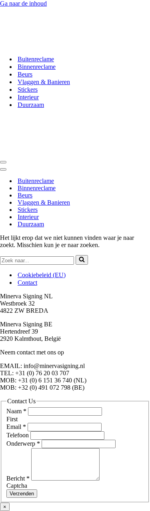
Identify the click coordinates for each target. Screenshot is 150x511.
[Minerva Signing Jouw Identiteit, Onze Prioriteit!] (59, 45)
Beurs (25, 74)
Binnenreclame (37, 66)
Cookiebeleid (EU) (42, 275)
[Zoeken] (82, 260)
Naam (16, 411)
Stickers (28, 89)
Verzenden (22, 494)
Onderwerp (23, 443)
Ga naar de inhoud (23, 3)
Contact (27, 282)
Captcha (16, 485)
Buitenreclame (36, 59)
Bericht (18, 478)
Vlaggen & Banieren (44, 81)
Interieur (28, 97)
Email (16, 426)
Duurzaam (31, 104)
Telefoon (18, 435)
